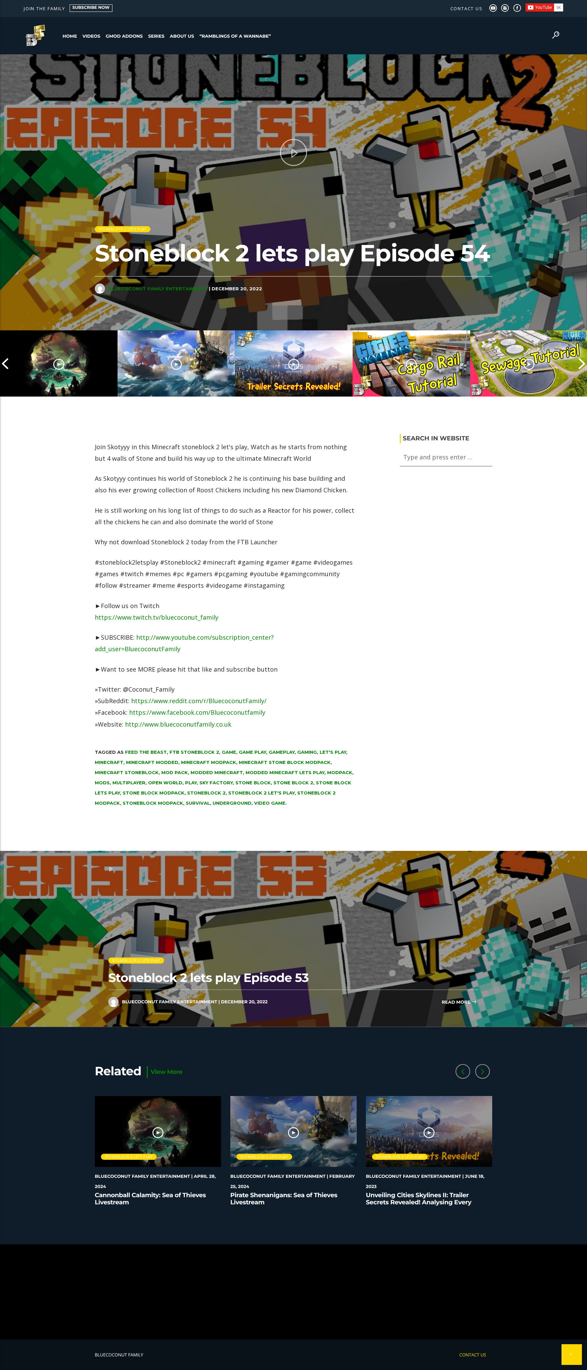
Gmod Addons (124, 36)
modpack (339, 772)
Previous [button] (5, 363)
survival (198, 803)
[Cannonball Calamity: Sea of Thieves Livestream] (59, 363)
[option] (59, 363)
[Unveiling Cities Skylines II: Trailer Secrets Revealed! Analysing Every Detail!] (294, 363)
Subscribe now (91, 7)
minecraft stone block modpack (285, 762)
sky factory (216, 782)
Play (191, 782)
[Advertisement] (293, 1291)
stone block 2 (293, 782)
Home (70, 36)
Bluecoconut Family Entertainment (158, 288)
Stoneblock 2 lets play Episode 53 (208, 977)
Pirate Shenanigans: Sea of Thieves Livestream (283, 1198)
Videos (92, 36)
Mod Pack (174, 772)
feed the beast (146, 752)
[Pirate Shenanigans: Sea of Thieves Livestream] (176, 363)
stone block (253, 782)
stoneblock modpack (153, 803)
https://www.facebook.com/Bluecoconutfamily (197, 712)
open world (165, 782)
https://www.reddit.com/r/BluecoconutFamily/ (199, 701)
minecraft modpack (208, 762)
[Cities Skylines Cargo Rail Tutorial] (411, 363)
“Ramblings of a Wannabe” (235, 36)
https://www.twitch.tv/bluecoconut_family (156, 617)
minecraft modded (152, 762)
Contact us (466, 8)
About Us (182, 36)
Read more (457, 1002)
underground (232, 803)
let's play (333, 752)
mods (102, 782)
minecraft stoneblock (127, 772)
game (229, 752)
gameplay (282, 752)
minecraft (109, 762)
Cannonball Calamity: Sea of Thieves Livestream (150, 1198)
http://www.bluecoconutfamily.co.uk (178, 724)
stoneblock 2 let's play (261, 793)
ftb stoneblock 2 (194, 752)
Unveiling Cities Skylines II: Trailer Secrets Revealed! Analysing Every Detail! (419, 1202)
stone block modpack (153, 793)
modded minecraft (217, 772)
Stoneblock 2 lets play (123, 229)
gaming (307, 752)
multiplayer (128, 782)
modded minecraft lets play (285, 772)
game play (252, 752)
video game (269, 803)
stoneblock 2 (206, 793)
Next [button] (582, 363)
